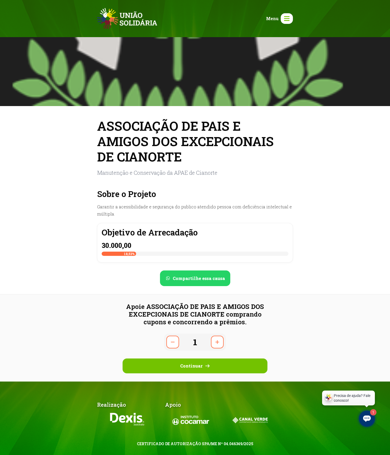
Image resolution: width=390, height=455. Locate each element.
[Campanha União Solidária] (127, 18)
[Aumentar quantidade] (217, 342)
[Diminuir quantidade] (172, 342)
